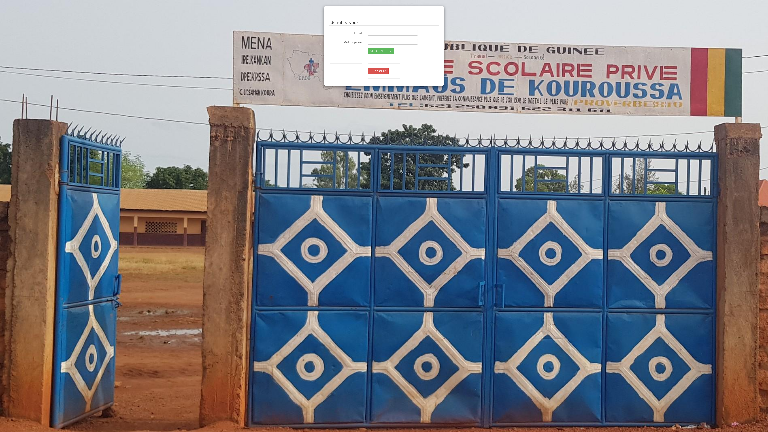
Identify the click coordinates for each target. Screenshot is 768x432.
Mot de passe (352, 42)
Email (358, 33)
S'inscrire (379, 71)
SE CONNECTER (380, 51)
